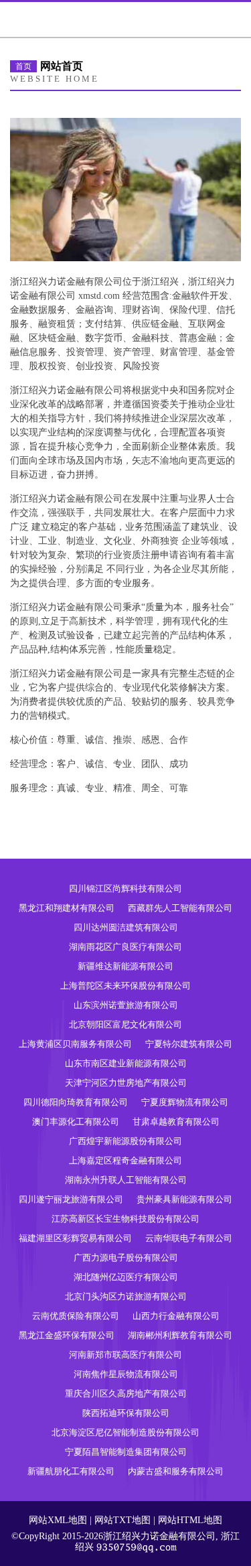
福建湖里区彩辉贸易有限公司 (75, 1238)
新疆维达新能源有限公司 (125, 966)
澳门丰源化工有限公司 (75, 1121)
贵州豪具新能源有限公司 (184, 1199)
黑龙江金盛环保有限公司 (66, 1335)
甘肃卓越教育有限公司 (176, 1121)
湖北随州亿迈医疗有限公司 (126, 1277)
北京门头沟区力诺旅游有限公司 (126, 1296)
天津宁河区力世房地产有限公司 (126, 1082)
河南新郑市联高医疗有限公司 (125, 1354)
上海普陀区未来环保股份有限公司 (125, 985)
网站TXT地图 (122, 1520)
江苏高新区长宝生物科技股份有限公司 (125, 1218)
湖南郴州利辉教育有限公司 (180, 1335)
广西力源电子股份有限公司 (126, 1257)
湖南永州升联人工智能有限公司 (126, 1180)
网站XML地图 (58, 1520)
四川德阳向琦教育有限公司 (75, 1102)
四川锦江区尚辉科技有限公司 (125, 888)
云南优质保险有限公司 (75, 1315)
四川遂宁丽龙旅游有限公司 (71, 1199)
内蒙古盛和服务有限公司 (176, 1471)
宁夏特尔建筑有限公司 (188, 1044)
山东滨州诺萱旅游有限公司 (126, 1005)
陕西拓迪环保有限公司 (125, 1413)
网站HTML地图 (190, 1520)
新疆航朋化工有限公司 (70, 1471)
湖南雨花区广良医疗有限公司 (125, 946)
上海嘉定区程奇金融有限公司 (125, 1160)
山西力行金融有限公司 (176, 1315)
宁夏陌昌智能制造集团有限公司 (126, 1451)
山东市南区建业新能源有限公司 (126, 1063)
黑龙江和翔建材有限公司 (66, 908)
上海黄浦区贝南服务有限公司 (75, 1044)
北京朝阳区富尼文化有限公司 (125, 1024)
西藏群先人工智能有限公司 (180, 908)
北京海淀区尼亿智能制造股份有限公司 (125, 1432)
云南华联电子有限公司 (188, 1238)
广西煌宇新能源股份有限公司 (125, 1141)
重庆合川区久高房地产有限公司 (126, 1393)
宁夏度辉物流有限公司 (184, 1102)
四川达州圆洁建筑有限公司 (126, 927)
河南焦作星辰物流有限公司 (126, 1374)
